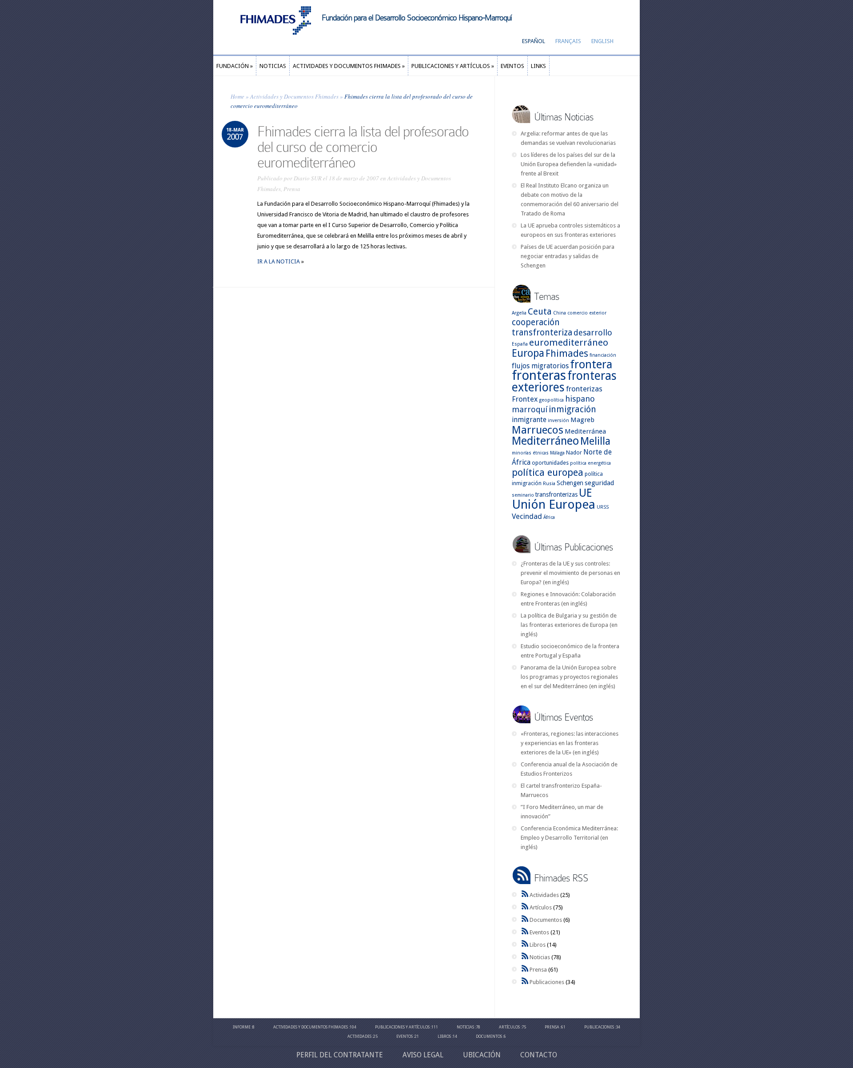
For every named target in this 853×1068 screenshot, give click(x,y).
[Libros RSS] (525, 944)
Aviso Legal (423, 1055)
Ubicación (482, 1055)
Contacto (538, 1055)
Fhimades (567, 353)
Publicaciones (547, 982)
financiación (603, 355)
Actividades (544, 895)
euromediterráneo (568, 342)
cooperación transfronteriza (542, 327)
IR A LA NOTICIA (279, 261)
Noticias (540, 957)
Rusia (549, 483)
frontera (591, 364)
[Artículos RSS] (525, 907)
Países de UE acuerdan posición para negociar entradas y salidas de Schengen (567, 256)
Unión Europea (553, 504)
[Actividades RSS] (525, 895)
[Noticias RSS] (525, 957)
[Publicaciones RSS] (525, 982)
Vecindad (527, 516)
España (520, 344)
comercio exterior (586, 313)
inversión (558, 420)
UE (585, 492)
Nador (574, 452)
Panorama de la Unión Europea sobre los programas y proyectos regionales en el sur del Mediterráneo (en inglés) (569, 676)
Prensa (291, 189)
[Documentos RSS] (525, 920)
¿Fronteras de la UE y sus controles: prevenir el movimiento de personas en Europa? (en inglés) (570, 573)
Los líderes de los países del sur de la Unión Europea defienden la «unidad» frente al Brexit (569, 164)
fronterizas (584, 388)
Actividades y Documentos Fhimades (294, 96)
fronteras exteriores (564, 381)
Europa (528, 353)
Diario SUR (308, 178)
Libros (538, 944)
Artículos (541, 907)
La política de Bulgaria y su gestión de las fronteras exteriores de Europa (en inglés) (569, 625)
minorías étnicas (530, 453)
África (549, 517)
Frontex (525, 399)
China (559, 313)
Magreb (582, 420)
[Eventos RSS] (525, 932)
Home (237, 96)
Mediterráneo (545, 440)
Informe (242, 1027)
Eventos (539, 932)
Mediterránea (585, 431)
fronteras (539, 375)
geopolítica (551, 400)
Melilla (595, 441)
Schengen (570, 482)
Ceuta (540, 312)
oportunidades (550, 462)
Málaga (557, 453)
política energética (590, 463)
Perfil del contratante (339, 1055)
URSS (603, 507)
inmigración (572, 409)
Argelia (519, 313)
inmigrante (529, 419)
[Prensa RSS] (525, 969)
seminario (523, 495)
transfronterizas (556, 494)
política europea (547, 472)
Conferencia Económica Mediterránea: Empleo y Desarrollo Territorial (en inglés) (569, 837)
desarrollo (593, 332)
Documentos (546, 920)
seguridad (599, 483)
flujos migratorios (540, 366)
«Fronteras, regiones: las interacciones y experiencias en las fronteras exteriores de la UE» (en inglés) (569, 743)
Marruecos (537, 429)
